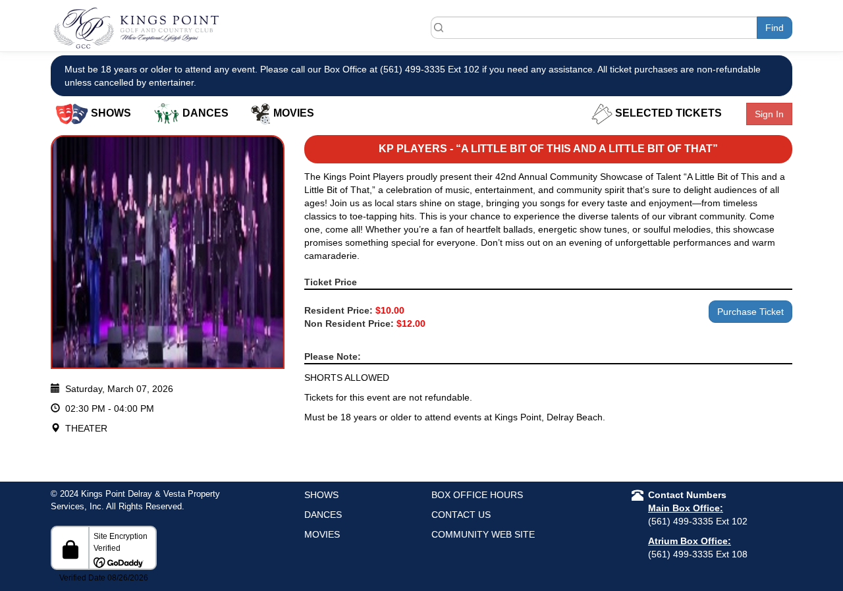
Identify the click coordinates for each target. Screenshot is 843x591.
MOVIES (322, 534)
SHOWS (321, 495)
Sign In (769, 114)
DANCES (323, 514)
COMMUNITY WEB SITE (483, 534)
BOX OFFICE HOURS (477, 495)
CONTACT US (461, 514)
